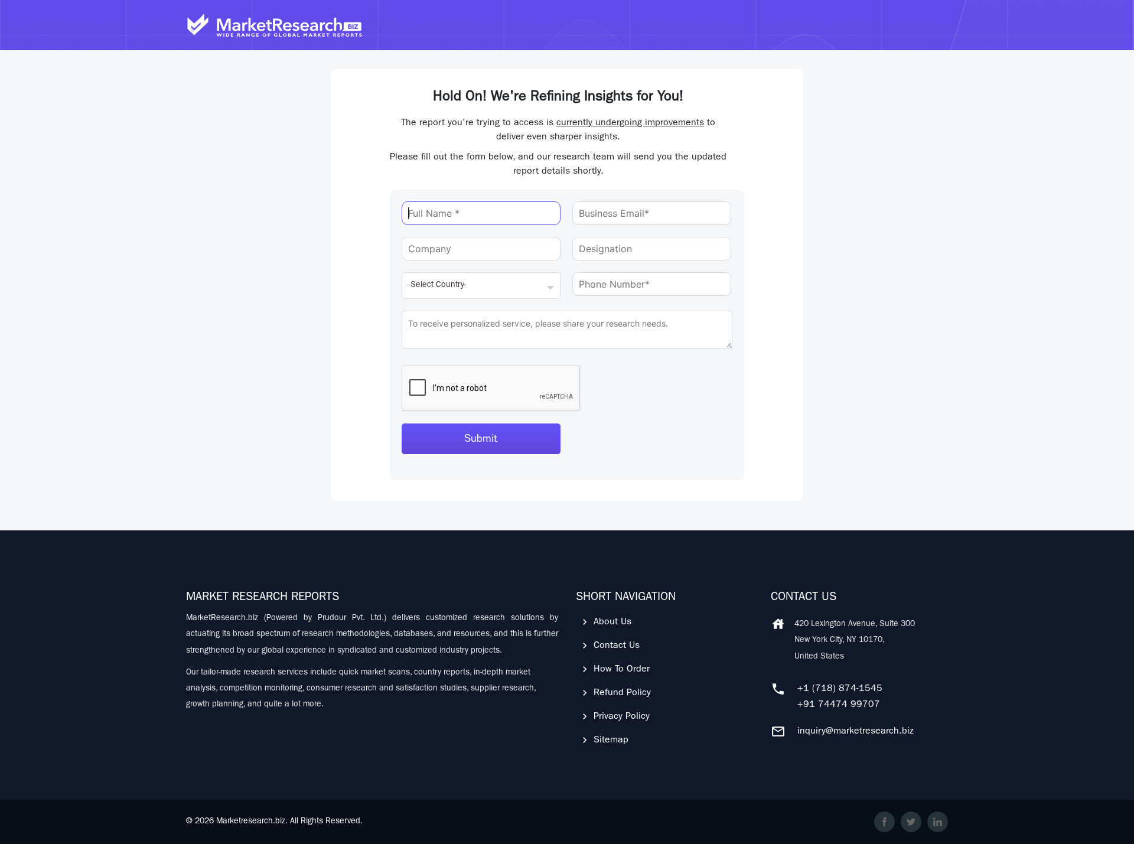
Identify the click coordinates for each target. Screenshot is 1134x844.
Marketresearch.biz (250, 821)
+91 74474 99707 (838, 705)
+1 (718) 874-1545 (839, 689)
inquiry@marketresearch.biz (855, 732)
